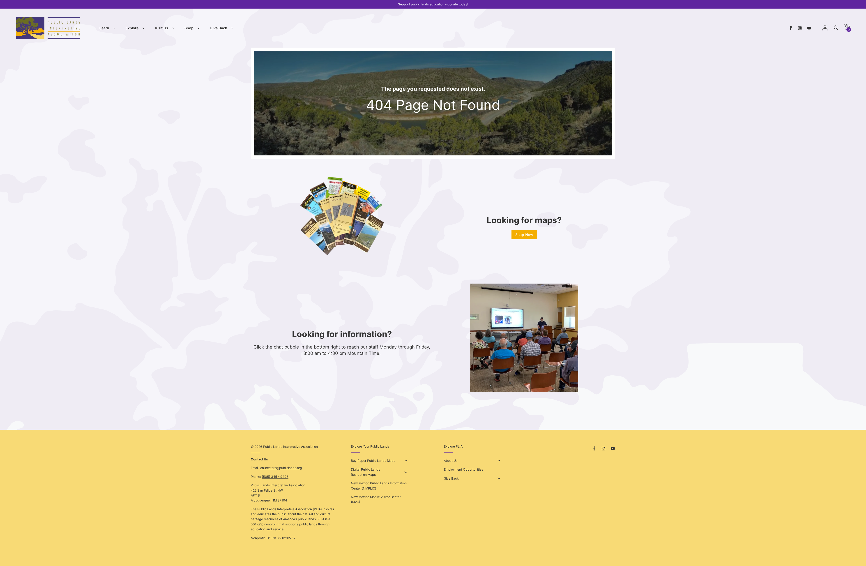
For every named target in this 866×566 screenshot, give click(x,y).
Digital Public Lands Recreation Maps (365, 471)
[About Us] (499, 460)
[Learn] (114, 28)
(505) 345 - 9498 (275, 476)
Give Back (218, 28)
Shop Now (524, 234)
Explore (131, 28)
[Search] (836, 28)
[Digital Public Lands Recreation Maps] (406, 472)
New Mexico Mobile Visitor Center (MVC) (376, 499)
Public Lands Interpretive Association (290, 446)
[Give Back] (232, 28)
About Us (450, 460)
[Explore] (143, 28)
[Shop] (198, 28)
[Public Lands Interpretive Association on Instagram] (799, 28)
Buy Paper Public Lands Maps (373, 460)
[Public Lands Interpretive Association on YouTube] (809, 28)
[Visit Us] (173, 28)
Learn (104, 28)
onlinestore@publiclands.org (281, 468)
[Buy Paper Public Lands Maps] (406, 460)
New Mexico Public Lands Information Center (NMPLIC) (379, 485)
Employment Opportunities (463, 469)
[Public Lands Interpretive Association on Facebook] (790, 28)
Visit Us (161, 28)
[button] (847, 28)
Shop (188, 28)
